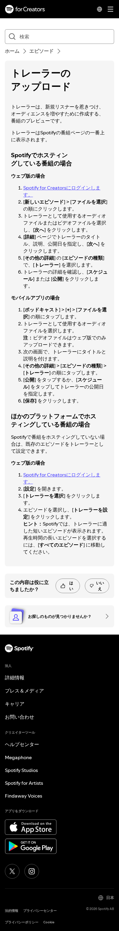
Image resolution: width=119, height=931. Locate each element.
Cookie (48, 922)
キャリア (14, 703)
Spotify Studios (21, 770)
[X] (12, 871)
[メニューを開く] (110, 9)
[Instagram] (31, 871)
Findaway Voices (23, 795)
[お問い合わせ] (105, 616)
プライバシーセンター (40, 910)
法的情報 (11, 910)
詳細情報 (14, 677)
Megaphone (18, 757)
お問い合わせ (19, 716)
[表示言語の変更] (99, 9)
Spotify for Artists (24, 783)
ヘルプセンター (22, 744)
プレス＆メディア (24, 690)
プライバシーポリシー (21, 922)
